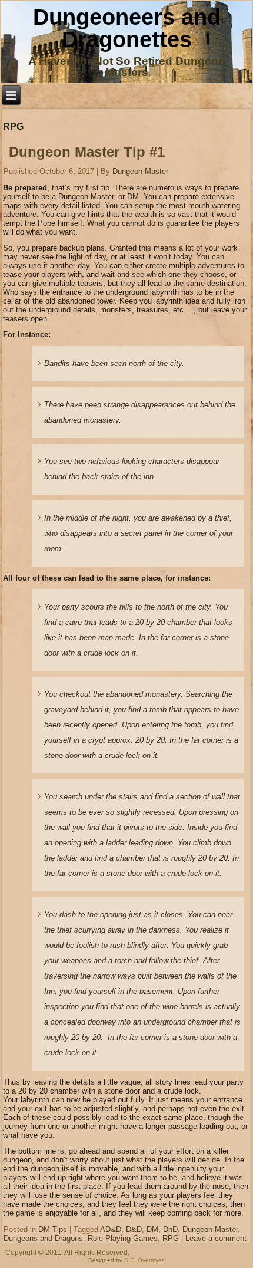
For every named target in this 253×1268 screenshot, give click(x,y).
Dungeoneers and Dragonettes (127, 28)
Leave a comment (216, 1238)
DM (152, 1229)
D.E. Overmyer (143, 1260)
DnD (170, 1229)
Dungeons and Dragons (43, 1238)
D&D (134, 1229)
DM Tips (52, 1229)
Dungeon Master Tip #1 (87, 152)
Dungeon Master (140, 171)
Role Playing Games (123, 1238)
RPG (170, 1238)
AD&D (110, 1229)
